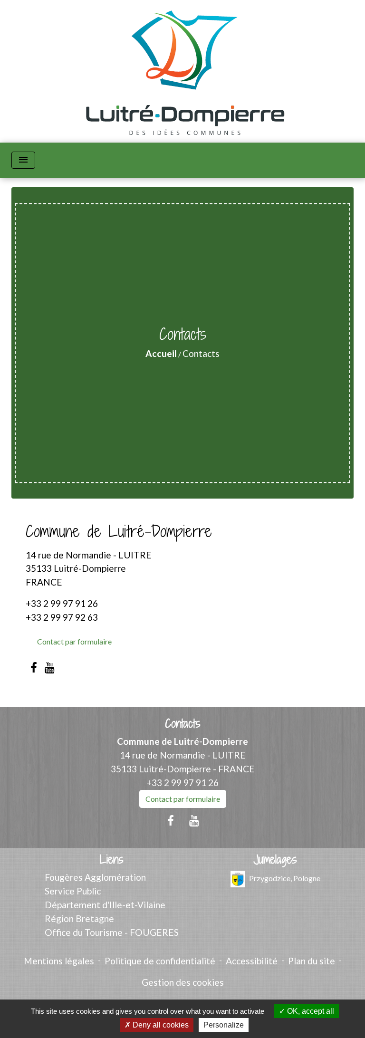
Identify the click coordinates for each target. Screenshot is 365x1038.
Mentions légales (59, 960)
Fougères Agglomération (95, 877)
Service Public (73, 890)
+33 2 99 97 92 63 (62, 617)
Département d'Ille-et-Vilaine (105, 904)
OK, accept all (309, 1011)
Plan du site (311, 960)
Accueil (161, 353)
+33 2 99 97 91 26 (62, 603)
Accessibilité (252, 960)
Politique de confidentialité (160, 960)
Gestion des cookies (183, 982)
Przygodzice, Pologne (284, 878)
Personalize (223, 1025)
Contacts (201, 353)
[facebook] (34, 667)
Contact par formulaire (74, 641)
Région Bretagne (79, 918)
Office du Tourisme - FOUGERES (112, 932)
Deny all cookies (160, 1025)
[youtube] (50, 667)
